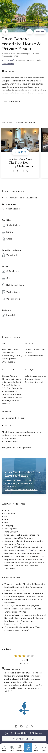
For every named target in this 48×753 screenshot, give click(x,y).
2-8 (20, 152)
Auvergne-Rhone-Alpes (20, 53)
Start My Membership (24, 738)
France (5, 53)
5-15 (9, 60)
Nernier (36, 53)
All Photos (40, 32)
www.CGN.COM (26, 550)
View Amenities (8, 64)
